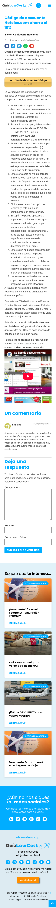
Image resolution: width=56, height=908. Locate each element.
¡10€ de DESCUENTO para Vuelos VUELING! (26, 713)
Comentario (12, 487)
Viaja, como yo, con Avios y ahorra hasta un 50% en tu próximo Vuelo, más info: (28, 870)
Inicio (7, 34)
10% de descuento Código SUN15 (30, 82)
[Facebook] (11, 819)
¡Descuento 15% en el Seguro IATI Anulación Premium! (24, 613)
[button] (38, 5)
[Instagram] (31, 819)
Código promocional (25, 34)
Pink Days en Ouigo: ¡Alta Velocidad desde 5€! (26, 664)
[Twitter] (18, 819)
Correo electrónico (15, 537)
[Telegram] (24, 819)
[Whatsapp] (8, 862)
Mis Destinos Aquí (28, 837)
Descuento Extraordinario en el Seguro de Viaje (27, 763)
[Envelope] (45, 819)
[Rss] (38, 819)
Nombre (9, 525)
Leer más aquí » (18, 623)
